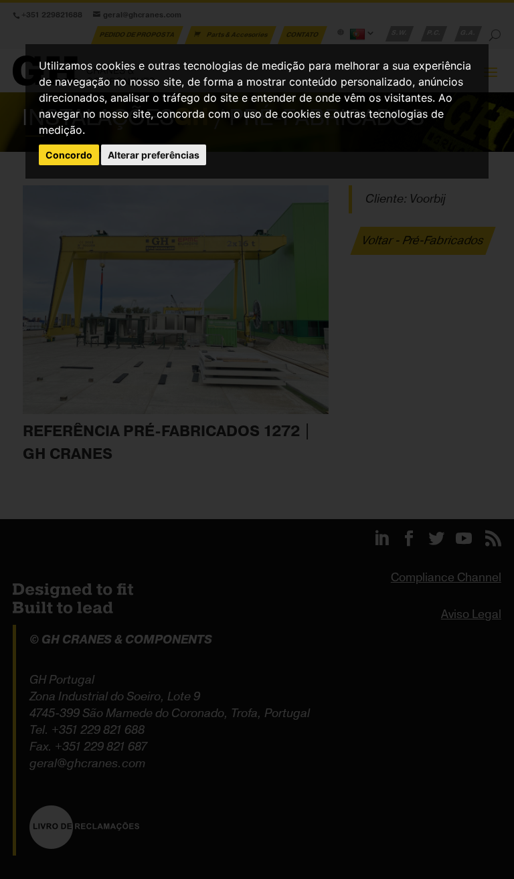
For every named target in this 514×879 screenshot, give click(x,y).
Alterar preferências (153, 155)
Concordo (69, 155)
